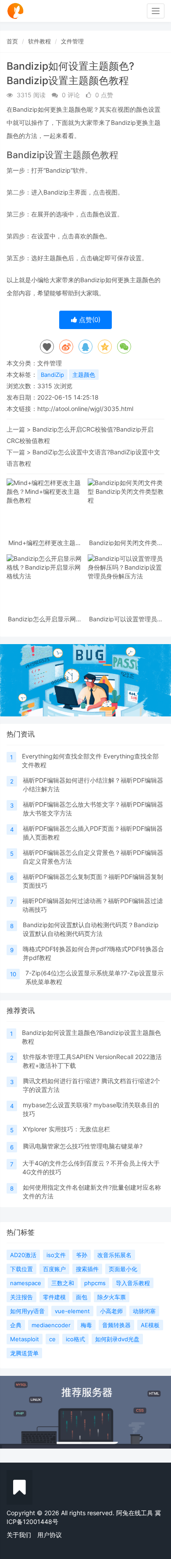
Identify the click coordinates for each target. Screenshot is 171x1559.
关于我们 (19, 1534)
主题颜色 (83, 374)
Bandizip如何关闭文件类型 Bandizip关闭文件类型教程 (126, 542)
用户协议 (49, 1534)
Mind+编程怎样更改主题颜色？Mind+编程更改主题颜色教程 (45, 542)
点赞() (88, 319)
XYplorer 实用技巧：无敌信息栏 (66, 1129)
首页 (12, 41)
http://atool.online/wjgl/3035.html (85, 408)
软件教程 (39, 41)
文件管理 (72, 41)
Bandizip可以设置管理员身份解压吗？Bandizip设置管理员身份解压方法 (126, 619)
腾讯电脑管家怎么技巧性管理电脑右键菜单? (82, 1146)
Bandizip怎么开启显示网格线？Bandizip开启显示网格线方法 (45, 619)
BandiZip (52, 374)
